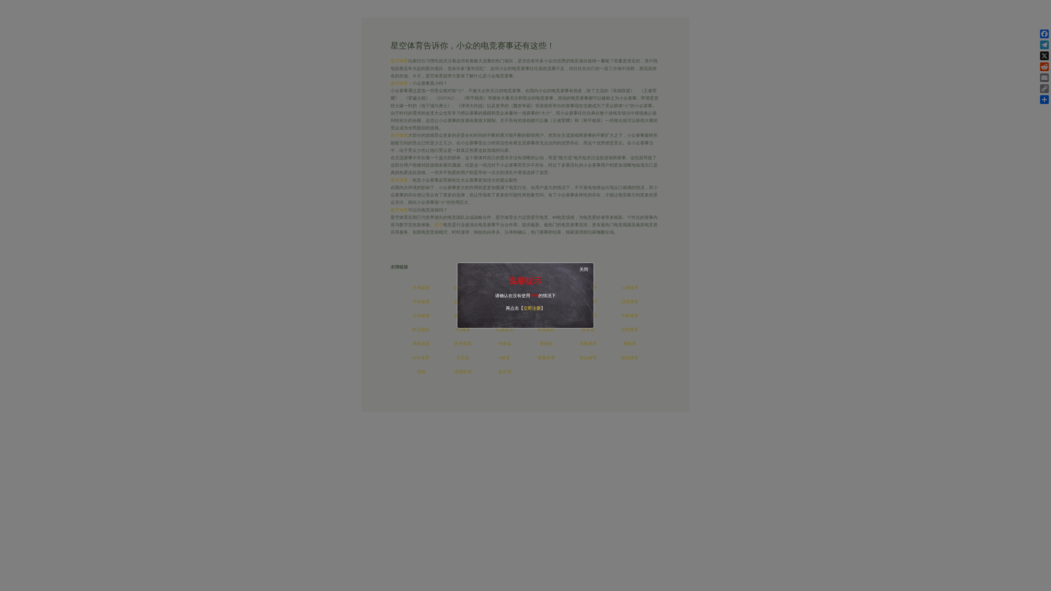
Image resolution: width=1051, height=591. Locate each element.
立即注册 (532, 308)
